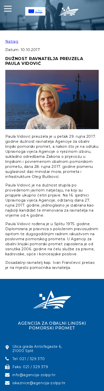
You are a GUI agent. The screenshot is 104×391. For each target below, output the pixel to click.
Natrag (11, 41)
